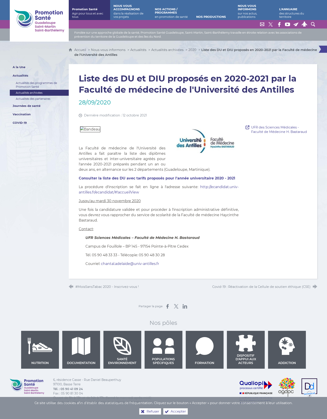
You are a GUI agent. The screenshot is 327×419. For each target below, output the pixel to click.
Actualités (138, 50)
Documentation (81, 363)
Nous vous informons (108, 50)
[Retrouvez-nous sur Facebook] (279, 24)
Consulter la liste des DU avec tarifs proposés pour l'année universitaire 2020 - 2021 (157, 178)
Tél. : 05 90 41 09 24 (68, 389)
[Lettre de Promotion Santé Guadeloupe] (296, 24)
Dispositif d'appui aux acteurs (246, 359)
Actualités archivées (167, 50)
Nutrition (40, 363)
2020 (192, 50)
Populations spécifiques (163, 360)
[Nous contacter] (262, 24)
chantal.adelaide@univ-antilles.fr (130, 264)
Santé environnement (122, 360)
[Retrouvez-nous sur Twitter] (270, 24)
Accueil (80, 50)
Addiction (287, 363)
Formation (204, 363)
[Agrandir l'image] (205, 139)
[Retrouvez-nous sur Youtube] (287, 24)
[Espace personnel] (304, 24)
